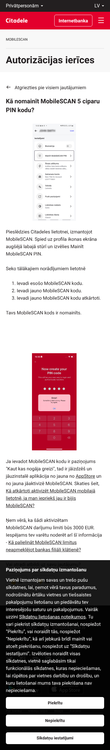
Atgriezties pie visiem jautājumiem (50, 87)
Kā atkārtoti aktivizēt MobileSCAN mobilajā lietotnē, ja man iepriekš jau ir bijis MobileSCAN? (50, 498)
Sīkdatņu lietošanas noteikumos (52, 617)
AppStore (85, 476)
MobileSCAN (17, 39)
